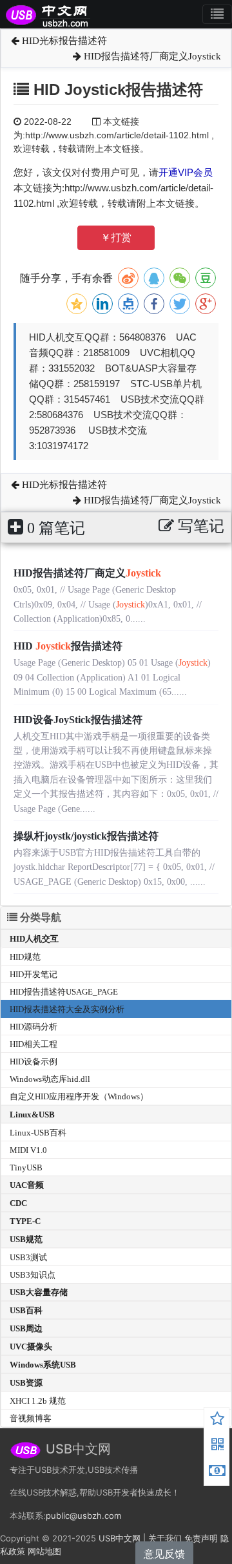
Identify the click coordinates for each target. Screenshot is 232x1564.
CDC (18, 1203)
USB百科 (26, 1310)
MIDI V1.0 (28, 1150)
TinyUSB (26, 1167)
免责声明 (201, 1538)
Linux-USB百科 (38, 1132)
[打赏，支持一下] (217, 1472)
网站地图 (44, 1551)
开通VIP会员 (186, 172)
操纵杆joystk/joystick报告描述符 (86, 835)
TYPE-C (25, 1221)
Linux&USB (32, 1114)
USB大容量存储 (39, 1292)
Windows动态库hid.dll (50, 1079)
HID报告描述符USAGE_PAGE (64, 992)
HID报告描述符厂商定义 (87, 572)
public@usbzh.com (83, 1515)
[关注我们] (217, 1446)
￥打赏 (116, 237)
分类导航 (39, 917)
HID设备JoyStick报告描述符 (78, 719)
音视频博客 (31, 1418)
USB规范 (26, 1239)
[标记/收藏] (217, 1420)
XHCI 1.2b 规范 (38, 1401)
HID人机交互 (34, 939)
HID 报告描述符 (68, 645)
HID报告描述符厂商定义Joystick (151, 56)
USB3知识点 (32, 1275)
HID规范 (25, 957)
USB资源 (26, 1383)
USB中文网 (119, 1538)
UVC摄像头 (31, 1346)
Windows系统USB (43, 1364)
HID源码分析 (33, 1026)
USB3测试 (28, 1257)
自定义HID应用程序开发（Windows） (79, 1096)
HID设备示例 (33, 1061)
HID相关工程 (33, 1044)
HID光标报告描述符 (63, 41)
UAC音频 (27, 1185)
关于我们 (165, 1538)
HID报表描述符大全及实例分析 (67, 1009)
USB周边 (26, 1328)
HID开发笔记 (33, 974)
